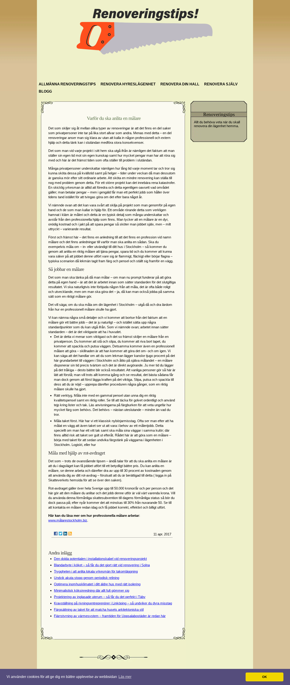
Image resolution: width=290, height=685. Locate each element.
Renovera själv (221, 84)
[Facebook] (56, 533)
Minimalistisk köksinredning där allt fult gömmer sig (91, 590)
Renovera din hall (179, 84)
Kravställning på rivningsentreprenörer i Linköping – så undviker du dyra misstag (113, 603)
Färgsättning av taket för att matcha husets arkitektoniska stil (99, 609)
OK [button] (264, 677)
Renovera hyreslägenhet (128, 84)
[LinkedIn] (65, 533)
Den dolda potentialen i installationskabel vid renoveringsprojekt (100, 559)
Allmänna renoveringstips (67, 84)
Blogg (45, 91)
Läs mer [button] (124, 677)
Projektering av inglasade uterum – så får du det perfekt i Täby (99, 597)
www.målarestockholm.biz (67, 520)
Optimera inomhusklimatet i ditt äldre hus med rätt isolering (97, 584)
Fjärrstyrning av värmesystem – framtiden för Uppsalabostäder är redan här (110, 616)
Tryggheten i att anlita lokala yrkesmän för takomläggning (96, 571)
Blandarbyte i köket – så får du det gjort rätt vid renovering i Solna (102, 565)
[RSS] (70, 533)
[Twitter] (60, 533)
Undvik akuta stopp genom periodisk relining (86, 578)
